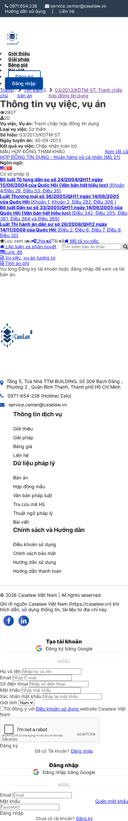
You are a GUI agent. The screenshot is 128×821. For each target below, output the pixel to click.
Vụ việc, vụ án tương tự (29, 257)
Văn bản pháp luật (32, 495)
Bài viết (16, 70)
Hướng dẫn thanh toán (37, 571)
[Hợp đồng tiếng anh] (3, 168)
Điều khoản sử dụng (34, 544)
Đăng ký (84, 818)
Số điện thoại (14, 684)
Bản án (20, 477)
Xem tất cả (116, 151)
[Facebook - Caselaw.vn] (8, 621)
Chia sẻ (44, 241)
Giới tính (8, 702)
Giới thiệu (23, 428)
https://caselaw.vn (90, 604)
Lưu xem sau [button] (18, 241)
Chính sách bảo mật (34, 553)
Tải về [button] (58, 241)
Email (5, 677)
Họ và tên (10, 671)
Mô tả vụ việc (84, 241)
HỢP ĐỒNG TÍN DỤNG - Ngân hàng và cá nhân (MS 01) (60, 157)
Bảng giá (22, 446)
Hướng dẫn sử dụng (25, 11)
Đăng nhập (82, 751)
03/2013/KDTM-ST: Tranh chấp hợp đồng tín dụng (85, 92)
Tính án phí (16, 263)
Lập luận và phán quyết (30, 246)
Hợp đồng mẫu (29, 486)
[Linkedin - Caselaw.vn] (23, 621)
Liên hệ (67, 11)
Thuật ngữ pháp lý (33, 513)
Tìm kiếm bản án (30, 92)
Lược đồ (13, 252)
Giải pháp (23, 437)
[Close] (0, 637)
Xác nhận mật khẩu (20, 696)
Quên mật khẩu (111, 801)
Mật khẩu (10, 690)
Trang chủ (6, 92)
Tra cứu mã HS (29, 504)
